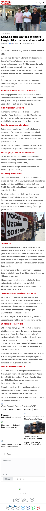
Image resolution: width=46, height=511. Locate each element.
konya (19, 409)
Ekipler (11, 409)
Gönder (7, 479)
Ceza (4, 409)
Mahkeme (27, 409)
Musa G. (36, 409)
